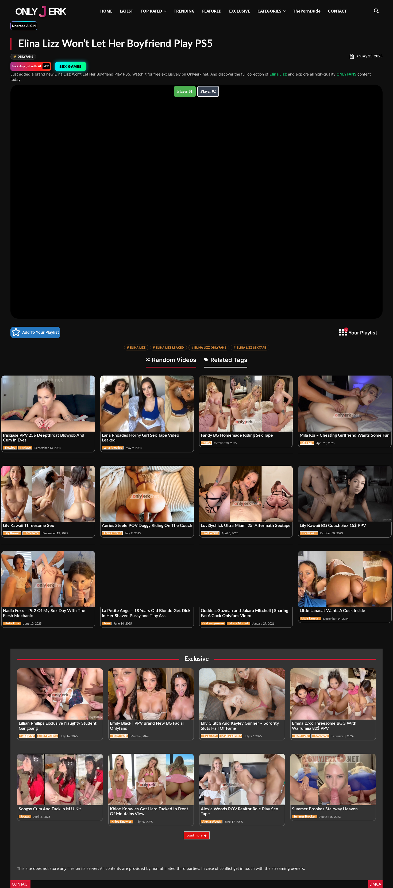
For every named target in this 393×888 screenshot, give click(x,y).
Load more (195, 835)
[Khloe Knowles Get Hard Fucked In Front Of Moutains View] (151, 779)
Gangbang (27, 736)
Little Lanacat (310, 618)
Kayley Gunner (231, 736)
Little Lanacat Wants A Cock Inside (332, 611)
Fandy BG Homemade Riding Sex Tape (237, 435)
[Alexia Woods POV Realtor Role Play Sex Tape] (242, 779)
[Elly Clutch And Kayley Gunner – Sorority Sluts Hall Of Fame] (242, 694)
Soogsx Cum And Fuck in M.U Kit (50, 809)
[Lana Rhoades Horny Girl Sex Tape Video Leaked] (147, 404)
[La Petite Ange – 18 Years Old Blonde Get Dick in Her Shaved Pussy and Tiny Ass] (147, 579)
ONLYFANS (23, 56)
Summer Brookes (305, 816)
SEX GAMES (70, 66)
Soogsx (25, 816)
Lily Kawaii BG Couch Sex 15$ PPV (333, 525)
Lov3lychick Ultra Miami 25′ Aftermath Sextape (246, 525)
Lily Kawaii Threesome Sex (28, 525)
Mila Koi (307, 442)
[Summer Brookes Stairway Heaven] (333, 779)
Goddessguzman (213, 623)
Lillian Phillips (47, 736)
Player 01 (184, 91)
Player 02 (208, 91)
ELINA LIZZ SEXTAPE (250, 347)
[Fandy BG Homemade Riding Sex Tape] (246, 404)
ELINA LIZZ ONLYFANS (208, 347)
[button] (376, 10)
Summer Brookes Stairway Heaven (325, 809)
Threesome (31, 533)
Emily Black (119, 736)
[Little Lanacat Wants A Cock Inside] (345, 579)
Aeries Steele (112, 533)
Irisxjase (25, 447)
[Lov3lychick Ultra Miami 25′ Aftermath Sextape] (246, 494)
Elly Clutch (209, 736)
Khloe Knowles (121, 821)
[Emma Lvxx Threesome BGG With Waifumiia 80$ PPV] (333, 694)
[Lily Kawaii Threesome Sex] (48, 494)
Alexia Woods (211, 821)
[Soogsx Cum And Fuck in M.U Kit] (60, 779)
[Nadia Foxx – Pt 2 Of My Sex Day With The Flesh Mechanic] (48, 579)
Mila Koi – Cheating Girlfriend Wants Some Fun (345, 435)
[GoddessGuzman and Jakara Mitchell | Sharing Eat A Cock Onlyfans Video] (246, 579)
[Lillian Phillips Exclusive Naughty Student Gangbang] (60, 694)
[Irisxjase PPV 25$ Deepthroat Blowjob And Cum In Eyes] (48, 404)
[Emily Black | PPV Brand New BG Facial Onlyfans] (151, 694)
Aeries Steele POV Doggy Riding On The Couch (147, 525)
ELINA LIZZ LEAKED (168, 347)
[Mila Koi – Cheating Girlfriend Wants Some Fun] (345, 404)
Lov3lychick (210, 533)
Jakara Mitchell (238, 623)
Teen (106, 623)
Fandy (206, 442)
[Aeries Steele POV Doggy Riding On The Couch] (147, 494)
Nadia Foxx (12, 623)
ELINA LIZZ (136, 347)
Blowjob (10, 447)
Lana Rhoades (112, 447)
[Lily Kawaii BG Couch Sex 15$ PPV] (345, 494)
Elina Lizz (278, 74)
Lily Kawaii (12, 533)
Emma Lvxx (301, 736)
